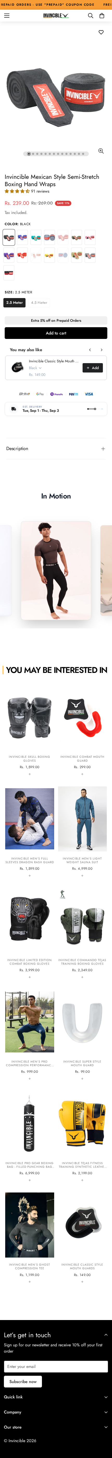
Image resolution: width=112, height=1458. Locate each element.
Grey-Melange (90, 255)
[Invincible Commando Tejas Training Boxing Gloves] (82, 933)
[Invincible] (56, 16)
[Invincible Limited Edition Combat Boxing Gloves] (29, 933)
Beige (76, 255)
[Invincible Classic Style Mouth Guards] (82, 1238)
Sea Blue (63, 255)
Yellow (49, 255)
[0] (102, 16)
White (35, 255)
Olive (76, 237)
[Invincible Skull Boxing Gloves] (29, 730)
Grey (49, 237)
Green (35, 237)
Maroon (63, 237)
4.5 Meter (40, 303)
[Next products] (101, 350)
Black (8, 237)
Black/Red (8, 272)
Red (22, 255)
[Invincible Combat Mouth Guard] (82, 730)
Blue (22, 237)
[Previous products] (90, 350)
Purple (8, 255)
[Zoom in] (101, 151)
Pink (90, 237)
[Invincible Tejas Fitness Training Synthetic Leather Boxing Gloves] (82, 1136)
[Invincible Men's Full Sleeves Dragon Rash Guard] (29, 832)
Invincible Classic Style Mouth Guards (54, 361)
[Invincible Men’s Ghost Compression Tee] (29, 1238)
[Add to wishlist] (101, 32)
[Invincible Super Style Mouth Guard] (82, 1035)
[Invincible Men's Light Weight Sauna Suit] (82, 832)
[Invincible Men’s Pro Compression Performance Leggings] (29, 1035)
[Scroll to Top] (102, 1430)
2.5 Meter (16, 303)
